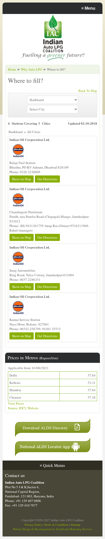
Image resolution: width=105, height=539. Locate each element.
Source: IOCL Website (23, 408)
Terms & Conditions (56, 524)
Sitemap (75, 524)
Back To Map (87, 90)
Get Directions (47, 179)
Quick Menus (52, 465)
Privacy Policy (33, 524)
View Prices (16, 403)
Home (12, 69)
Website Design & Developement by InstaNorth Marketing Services (52, 529)
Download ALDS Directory (45, 427)
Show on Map (21, 179)
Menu (88, 8)
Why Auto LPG (31, 69)
